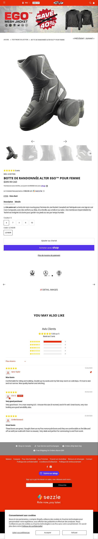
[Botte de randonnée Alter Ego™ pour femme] (49, 93)
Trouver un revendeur (58, 459)
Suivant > (90, 38)
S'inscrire (62, 485)
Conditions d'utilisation (48, 462)
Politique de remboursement (70, 462)
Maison (9, 459)
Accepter (47, 533)
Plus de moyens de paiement (49, 255)
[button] (26, 3)
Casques (16, 459)
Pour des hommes (29, 459)
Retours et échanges (76, 459)
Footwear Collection (20, 40)
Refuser (74, 533)
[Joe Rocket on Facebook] (47, 467)
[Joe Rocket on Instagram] (51, 467)
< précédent (78, 38)
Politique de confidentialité (32, 526)
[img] (11, 368)
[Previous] (33, 141)
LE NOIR (8, 233)
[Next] (65, 141)
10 (32, 223)
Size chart (13, 196)
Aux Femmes (43, 459)
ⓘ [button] (44, 191)
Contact (89, 459)
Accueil (6, 40)
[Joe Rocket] (58, 2)
